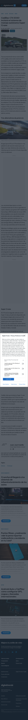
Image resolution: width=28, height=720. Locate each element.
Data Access (14, 384)
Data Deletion (6, 384)
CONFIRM (8, 379)
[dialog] (14, 360)
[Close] (25, 336)
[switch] (22, 363)
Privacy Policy (22, 384)
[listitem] (14, 360)
